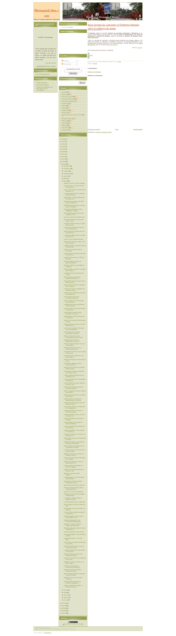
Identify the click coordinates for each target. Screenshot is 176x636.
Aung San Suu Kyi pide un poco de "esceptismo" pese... (74, 546)
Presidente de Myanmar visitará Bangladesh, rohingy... (73, 210)
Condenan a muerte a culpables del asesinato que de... (74, 289)
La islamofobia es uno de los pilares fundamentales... (74, 478)
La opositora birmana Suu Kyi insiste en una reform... (74, 550)
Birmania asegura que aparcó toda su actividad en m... (75, 528)
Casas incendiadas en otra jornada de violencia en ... (74, 430)
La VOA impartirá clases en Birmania (74, 502)
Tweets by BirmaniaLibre (42, 74)
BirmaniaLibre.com (46, 13)
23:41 (119, 61)
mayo (65, 590)
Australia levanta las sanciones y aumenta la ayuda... (73, 411)
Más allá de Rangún (50, 66)
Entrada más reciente (94, 129)
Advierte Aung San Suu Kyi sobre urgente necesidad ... (73, 554)
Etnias (64, 105)
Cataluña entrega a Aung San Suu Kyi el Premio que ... (74, 246)
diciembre (66, 166)
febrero (66, 597)
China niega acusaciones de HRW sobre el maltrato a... (74, 202)
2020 (63, 146)
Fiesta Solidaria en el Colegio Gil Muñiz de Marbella (73, 423)
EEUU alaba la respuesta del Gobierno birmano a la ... (72, 277)
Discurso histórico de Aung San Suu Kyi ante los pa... (74, 232)
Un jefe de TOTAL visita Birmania (73, 491)
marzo (65, 595)
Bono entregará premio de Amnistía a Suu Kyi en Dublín (74, 574)
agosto (66, 176)
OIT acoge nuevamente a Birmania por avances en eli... (74, 372)
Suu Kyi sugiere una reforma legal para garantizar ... (73, 301)
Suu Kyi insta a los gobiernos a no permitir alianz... (73, 356)
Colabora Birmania (42, 82)
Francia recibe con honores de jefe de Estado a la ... (74, 186)
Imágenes (65, 110)
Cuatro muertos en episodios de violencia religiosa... (73, 466)
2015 (63, 159)
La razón (139, 47)
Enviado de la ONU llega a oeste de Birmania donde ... (74, 403)
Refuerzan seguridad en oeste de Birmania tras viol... (73, 462)
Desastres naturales (68, 101)
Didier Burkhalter (93, 37)
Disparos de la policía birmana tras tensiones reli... (74, 470)
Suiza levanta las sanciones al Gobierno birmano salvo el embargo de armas (113, 26)
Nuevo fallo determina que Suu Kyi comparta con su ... (74, 213)
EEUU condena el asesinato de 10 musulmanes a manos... (74, 446)
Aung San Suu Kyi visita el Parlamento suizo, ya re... (72, 340)
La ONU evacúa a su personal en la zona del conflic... (74, 450)
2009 (63, 608)
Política (64, 125)
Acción (64, 92)
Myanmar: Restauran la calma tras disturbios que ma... (74, 454)
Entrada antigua (137, 129)
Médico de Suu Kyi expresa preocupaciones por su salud (73, 336)
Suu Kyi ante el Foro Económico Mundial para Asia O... (73, 481)
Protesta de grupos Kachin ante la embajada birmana (73, 488)
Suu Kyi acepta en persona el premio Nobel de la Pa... (74, 324)
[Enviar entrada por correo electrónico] (121, 61)
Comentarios (67, 64)
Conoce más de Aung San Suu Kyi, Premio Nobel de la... (74, 228)
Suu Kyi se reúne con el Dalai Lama (74, 217)
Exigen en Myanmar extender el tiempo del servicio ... (73, 586)
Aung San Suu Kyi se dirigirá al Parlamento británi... (73, 570)
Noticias (95, 63)
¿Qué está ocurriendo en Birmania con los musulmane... (74, 328)
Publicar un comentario (94, 72)
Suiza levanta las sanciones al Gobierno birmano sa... (72, 348)
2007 (63, 613)
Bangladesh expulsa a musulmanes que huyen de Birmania (74, 442)
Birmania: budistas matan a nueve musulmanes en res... (73, 516)
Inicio (116, 129)
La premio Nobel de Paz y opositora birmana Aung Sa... (74, 194)
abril (65, 592)
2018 (63, 151)
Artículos (64, 94)
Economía (65, 103)
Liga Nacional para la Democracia (72, 115)
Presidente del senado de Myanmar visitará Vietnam (74, 305)
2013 (63, 161)
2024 (63, 141)
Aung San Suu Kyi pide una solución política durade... (74, 368)
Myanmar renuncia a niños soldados (74, 183)
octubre (66, 171)
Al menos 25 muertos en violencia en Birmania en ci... (74, 434)
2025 (63, 139)
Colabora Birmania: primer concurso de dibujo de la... (74, 415)
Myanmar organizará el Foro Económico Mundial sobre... (73, 520)
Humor (64, 108)
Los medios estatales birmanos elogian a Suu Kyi (73, 498)
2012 (63, 164)
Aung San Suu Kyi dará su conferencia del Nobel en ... (72, 566)
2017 (63, 154)
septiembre (67, 173)
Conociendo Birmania (68, 99)
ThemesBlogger (47, 632)
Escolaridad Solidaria (43, 85)
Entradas (66, 61)
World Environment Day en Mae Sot (74, 485)
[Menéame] (89, 54)
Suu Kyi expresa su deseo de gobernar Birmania (72, 262)
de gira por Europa (112, 44)
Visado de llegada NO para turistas (74, 532)
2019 (63, 149)
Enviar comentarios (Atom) (104, 132)
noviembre (67, 168)
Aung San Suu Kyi (50, 63)
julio (65, 178)
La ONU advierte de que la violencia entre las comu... (74, 383)
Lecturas (64, 112)
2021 (63, 144)
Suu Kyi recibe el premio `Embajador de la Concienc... (74, 285)
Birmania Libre (65, 27)
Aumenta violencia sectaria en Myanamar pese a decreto (72, 399)
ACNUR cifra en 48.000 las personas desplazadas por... (74, 293)
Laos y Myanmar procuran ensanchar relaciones (71, 297)
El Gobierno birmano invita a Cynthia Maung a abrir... (74, 224)
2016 (63, 156)
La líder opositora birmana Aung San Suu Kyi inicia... (74, 427)
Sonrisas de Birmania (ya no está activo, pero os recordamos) (45, 88)
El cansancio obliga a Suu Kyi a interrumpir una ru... (73, 364)
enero (65, 600)
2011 (63, 603)
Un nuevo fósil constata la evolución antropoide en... (74, 512)
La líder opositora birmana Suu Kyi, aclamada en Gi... (74, 376)
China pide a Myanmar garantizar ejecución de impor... (73, 387)
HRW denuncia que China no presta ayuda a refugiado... (74, 206)
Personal (64, 123)
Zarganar (64, 130)
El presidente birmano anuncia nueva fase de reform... (74, 281)
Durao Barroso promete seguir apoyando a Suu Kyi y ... (73, 313)
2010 (63, 605)
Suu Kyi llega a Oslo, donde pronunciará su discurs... (72, 332)
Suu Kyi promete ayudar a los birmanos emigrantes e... (72, 582)
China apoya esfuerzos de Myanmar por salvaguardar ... (74, 407)
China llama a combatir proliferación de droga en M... (74, 198)
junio (65, 181)
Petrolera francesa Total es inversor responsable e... (74, 344)
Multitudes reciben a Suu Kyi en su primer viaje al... (74, 562)
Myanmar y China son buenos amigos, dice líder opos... (72, 524)
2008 (63, 610)
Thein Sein (65, 127)
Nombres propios (67, 118)
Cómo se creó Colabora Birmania (73, 239)
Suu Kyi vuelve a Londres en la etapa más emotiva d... (74, 269)
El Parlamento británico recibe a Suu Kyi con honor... (74, 242)
